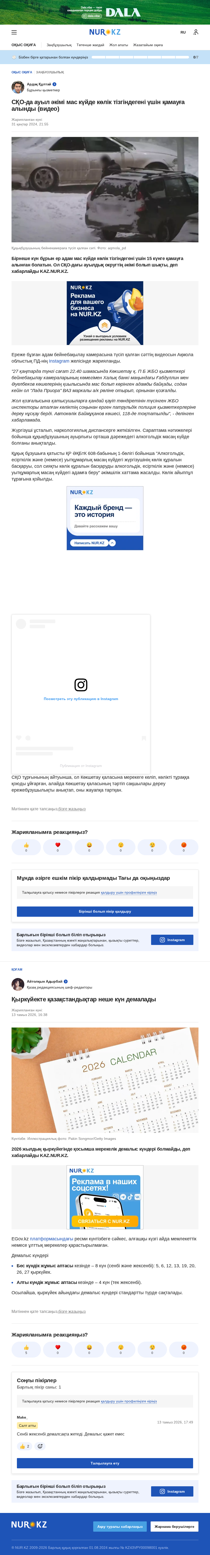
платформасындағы (51, 1238)
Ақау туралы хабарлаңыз (120, 1526)
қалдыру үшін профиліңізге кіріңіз (129, 892)
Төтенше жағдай (90, 45)
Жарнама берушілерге (174, 1526)
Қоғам (17, 969)
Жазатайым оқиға (148, 45)
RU (183, 32)
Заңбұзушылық (59, 45)
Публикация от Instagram (81, 766)
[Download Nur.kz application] (105, 12)
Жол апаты (118, 45)
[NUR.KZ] (105, 32)
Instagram (59, 361)
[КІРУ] (196, 32)
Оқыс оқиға (24, 45)
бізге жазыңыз (72, 809)
